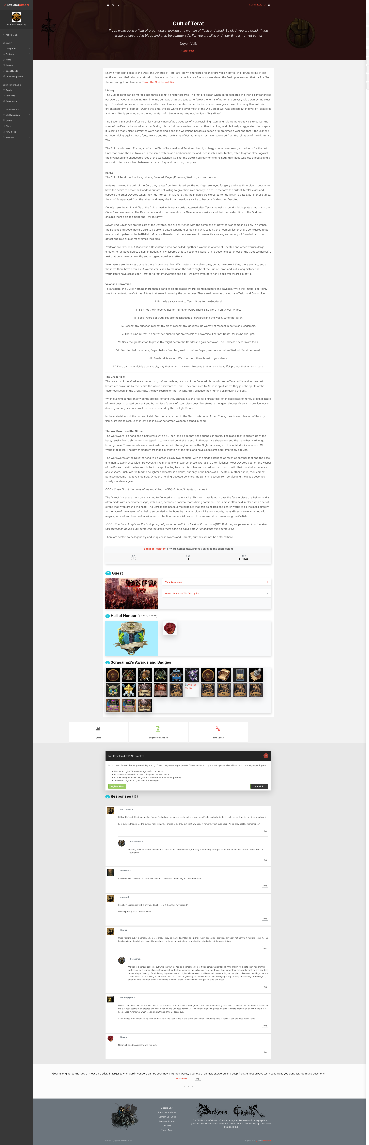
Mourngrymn (127, 997)
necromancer (127, 809)
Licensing (167, 1132)
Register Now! (117, 786)
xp (265, 831)
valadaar (181, 1084)
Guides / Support (167, 1127)
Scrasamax (188, 50)
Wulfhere (125, 870)
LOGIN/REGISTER (257, 4)
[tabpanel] (188, 1081)
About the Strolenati (167, 1118)
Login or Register (154, 548)
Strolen (124, 930)
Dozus (123, 1037)
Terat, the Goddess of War (158, 82)
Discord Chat (167, 1114)
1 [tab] (184, 1092)
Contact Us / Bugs (167, 1123)
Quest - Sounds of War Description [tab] (182, 593)
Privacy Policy (167, 1136)
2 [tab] (188, 1092)
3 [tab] (192, 1092)
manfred (124, 897)
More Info (259, 786)
